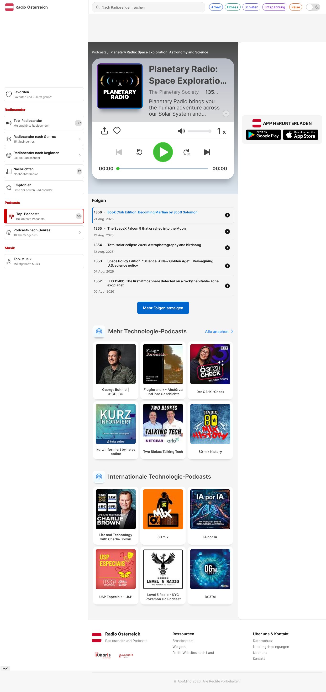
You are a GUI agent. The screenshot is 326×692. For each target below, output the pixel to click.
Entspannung (274, 7)
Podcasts (99, 52)
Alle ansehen (217, 331)
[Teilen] (104, 131)
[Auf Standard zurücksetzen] (139, 152)
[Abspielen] (163, 152)
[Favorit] (117, 131)
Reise (295, 7)
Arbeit (216, 7)
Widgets (179, 647)
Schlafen (251, 7)
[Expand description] (226, 113)
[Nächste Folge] (206, 152)
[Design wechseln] (313, 7)
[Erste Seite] (187, 152)
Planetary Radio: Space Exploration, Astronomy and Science (159, 52)
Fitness (232, 7)
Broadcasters (183, 641)
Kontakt (259, 658)
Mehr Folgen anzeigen (163, 307)
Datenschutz (263, 641)
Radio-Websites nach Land (193, 653)
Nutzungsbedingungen (271, 647)
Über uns (260, 653)
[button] (181, 131)
